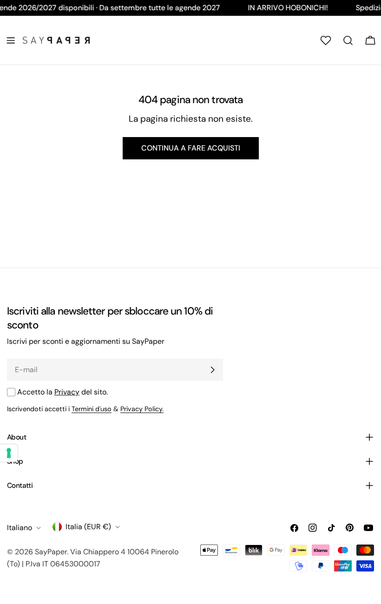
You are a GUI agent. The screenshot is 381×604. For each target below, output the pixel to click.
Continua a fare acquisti (190, 148)
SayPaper (51, 552)
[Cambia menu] (10, 40)
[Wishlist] (325, 40)
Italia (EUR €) (88, 527)
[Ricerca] (348, 40)
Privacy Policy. (142, 409)
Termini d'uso (92, 409)
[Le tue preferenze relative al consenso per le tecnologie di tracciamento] (9, 453)
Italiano (19, 527)
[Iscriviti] (212, 370)
